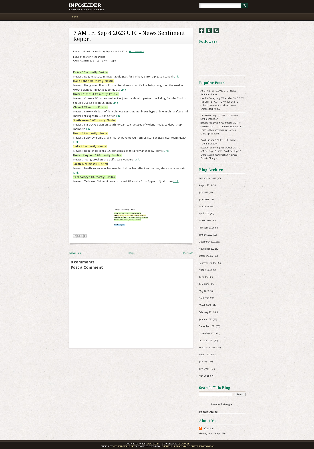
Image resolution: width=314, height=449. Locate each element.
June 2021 (204, 368)
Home (75, 16)
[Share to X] (82, 236)
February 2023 (206, 227)
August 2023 (205, 185)
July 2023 (203, 192)
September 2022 (207, 263)
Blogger (228, 404)
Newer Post (75, 253)
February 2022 (206, 312)
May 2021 (204, 375)
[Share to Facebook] (85, 236)
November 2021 (207, 333)
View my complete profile (212, 433)
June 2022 (204, 284)
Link (176, 76)
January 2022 (205, 319)
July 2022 (203, 277)
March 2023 (205, 220)
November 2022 (207, 248)
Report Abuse (208, 412)
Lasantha (166, 446)
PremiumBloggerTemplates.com (194, 446)
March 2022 (205, 305)
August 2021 (205, 354)
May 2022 (204, 291)
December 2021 (207, 326)
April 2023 (204, 213)
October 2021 (206, 340)
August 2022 (205, 270)
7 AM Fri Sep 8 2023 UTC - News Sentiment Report (129, 36)
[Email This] (75, 236)
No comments (136, 51)
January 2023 (205, 234)
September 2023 (207, 178)
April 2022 (204, 298)
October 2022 (206, 256)
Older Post (187, 253)
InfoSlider (85, 5)
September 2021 (207, 347)
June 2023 (204, 199)
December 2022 (207, 241)
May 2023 (204, 206)
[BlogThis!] (78, 236)
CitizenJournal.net (124, 446)
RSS (216, 30)
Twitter (209, 30)
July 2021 (203, 361)
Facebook (201, 30)
